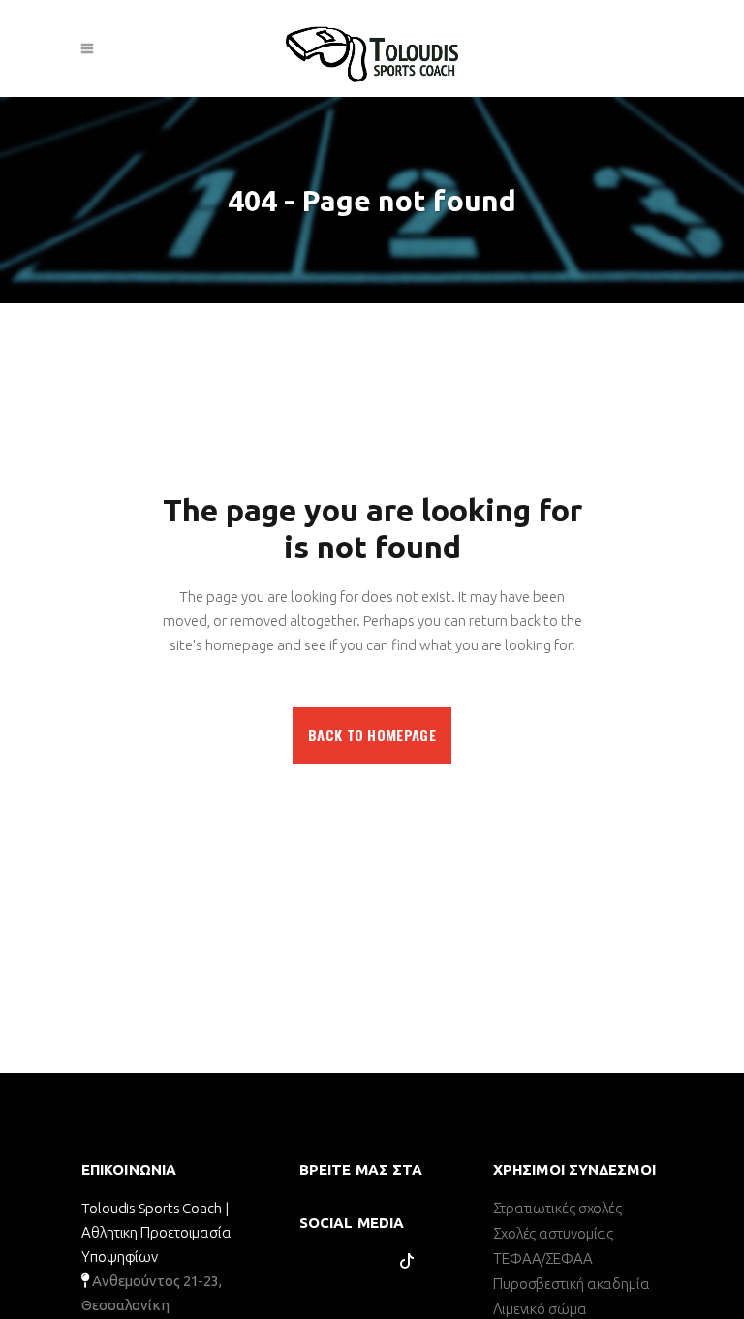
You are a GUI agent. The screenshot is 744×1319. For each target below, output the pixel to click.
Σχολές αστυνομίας (553, 1233)
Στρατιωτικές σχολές (557, 1208)
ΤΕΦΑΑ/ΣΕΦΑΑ (543, 1258)
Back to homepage (372, 734)
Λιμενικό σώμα (540, 1309)
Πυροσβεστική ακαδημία (571, 1283)
